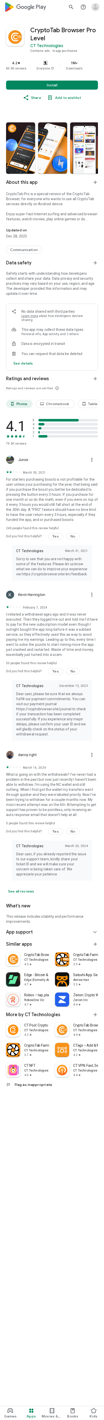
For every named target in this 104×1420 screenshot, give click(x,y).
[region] (52, 65)
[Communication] (24, 250)
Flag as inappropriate (29, 1084)
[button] (52, 68)
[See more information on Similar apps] (95, 944)
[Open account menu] (95, 7)
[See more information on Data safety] (95, 263)
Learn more (29, 316)
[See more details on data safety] (23, 363)
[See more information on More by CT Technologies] (95, 1015)
